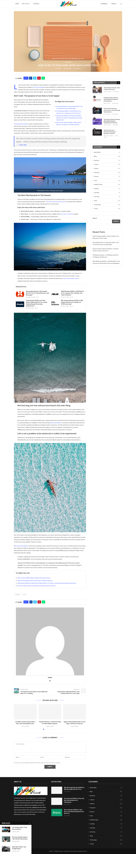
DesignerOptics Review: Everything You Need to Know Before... (111, 99)
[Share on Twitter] (35, 78)
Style (107, 200)
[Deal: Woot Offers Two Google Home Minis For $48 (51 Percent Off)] (6, 849)
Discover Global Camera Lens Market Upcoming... (20, 838)
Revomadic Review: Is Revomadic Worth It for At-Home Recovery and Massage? (37, 293)
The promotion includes (21, 124)
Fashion (36, 4)
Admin (59, 68)
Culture (107, 164)
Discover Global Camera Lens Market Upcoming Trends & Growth (36, 585)
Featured (107, 172)
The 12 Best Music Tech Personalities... (19, 828)
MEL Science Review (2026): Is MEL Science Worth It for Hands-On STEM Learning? (72, 302)
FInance (107, 176)
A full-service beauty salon (70, 278)
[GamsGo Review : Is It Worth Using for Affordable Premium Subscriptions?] (50, 711)
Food (107, 180)
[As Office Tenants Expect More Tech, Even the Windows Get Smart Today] (25, 711)
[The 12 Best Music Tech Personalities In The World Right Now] (6, 829)
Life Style (25, 4)
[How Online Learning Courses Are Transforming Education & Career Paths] (97, 111)
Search (95, 218)
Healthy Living (107, 184)
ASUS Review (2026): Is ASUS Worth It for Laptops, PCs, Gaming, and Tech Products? (72, 293)
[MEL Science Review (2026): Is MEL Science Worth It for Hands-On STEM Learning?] (55, 303)
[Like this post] (26, 78)
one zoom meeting (38, 87)
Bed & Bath (107, 152)
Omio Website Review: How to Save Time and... (112, 88)
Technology (107, 204)
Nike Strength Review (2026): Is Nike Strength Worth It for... (74, 788)
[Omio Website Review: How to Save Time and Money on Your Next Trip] (97, 90)
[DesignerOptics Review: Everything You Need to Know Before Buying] (97, 100)
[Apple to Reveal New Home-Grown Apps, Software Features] (74, 711)
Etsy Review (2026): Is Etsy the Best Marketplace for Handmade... (74, 800)
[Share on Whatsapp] (43, 78)
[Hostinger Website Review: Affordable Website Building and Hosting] (97, 122)
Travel (113, 4)
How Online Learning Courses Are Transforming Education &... (112, 110)
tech (24, 594)
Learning (104, 4)
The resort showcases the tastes (55, 201)
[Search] (121, 4)
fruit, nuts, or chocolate (66, 214)
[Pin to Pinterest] (39, 78)
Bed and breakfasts (56, 422)
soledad (17, 594)
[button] (16, 717)
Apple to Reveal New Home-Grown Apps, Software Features (34, 580)
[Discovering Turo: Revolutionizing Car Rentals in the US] (97, 132)
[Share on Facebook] (30, 78)
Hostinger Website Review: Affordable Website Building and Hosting (112, 121)
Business (107, 160)
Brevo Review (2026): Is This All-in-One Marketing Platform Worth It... (74, 811)
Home (17, 4)
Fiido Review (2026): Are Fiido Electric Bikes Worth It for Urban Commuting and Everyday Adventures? (69, 118)
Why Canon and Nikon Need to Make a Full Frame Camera (33, 578)
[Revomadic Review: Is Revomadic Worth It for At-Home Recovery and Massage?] (20, 294)
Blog (107, 156)
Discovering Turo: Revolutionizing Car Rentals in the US (110, 131)
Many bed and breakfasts (21, 546)
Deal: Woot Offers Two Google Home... (19, 847)
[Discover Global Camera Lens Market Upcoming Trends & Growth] (6, 839)
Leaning (107, 188)
